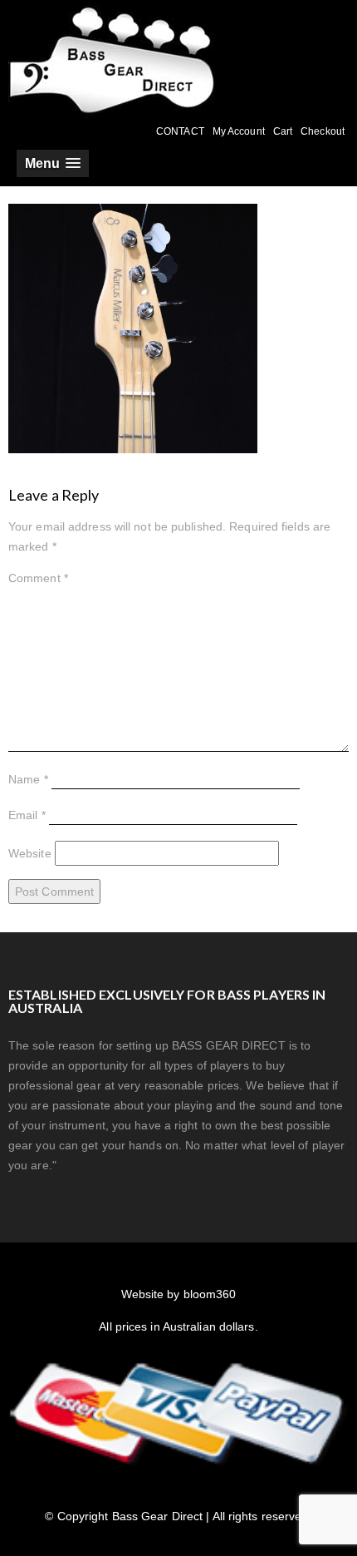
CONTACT (180, 131)
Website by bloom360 (179, 1294)
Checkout (323, 131)
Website (29, 853)
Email (27, 815)
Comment (38, 578)
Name (28, 779)
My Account (239, 131)
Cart (282, 131)
